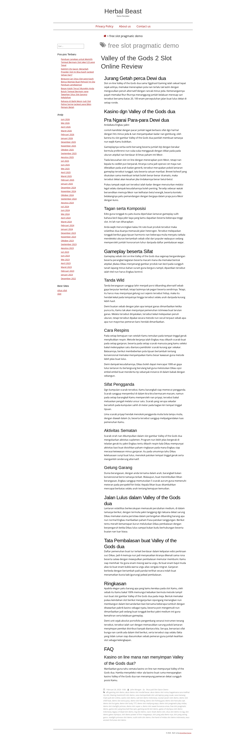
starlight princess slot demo (120, 717)
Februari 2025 (67, 180)
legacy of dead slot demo (122, 711)
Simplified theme (185, 733)
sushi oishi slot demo (142, 717)
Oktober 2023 (67, 240)
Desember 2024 (68, 187)
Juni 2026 (65, 119)
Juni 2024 (65, 210)
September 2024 (69, 199)
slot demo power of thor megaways (137, 714)
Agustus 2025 (67, 157)
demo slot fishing (138, 700)
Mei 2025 (65, 168)
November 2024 (68, 191)
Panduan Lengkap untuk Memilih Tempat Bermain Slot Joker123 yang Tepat (78, 62)
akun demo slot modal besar (137, 692)
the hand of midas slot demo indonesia (168, 717)
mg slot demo (140, 711)
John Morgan (135, 689)
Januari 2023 (67, 274)
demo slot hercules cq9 (175, 700)
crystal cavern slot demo (168, 698)
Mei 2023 (65, 259)
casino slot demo (128, 698)
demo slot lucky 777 (128, 703)
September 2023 (69, 244)
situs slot (62, 290)
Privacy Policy (104, 26)
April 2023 (66, 263)
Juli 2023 (65, 252)
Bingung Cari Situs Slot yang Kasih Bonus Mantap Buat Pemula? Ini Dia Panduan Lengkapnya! (78, 81)
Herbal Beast (123, 11)
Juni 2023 (65, 255)
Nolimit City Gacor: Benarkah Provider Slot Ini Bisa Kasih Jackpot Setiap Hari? (77, 72)
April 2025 (66, 172)
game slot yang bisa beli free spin (123, 709)
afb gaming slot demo (115, 692)
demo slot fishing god (155, 700)
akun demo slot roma (159, 692)
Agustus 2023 (67, 248)
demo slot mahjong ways (148, 703)
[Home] (104, 36)
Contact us (144, 26)
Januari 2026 (67, 138)
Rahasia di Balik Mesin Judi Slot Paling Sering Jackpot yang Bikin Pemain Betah (76, 104)
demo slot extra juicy (121, 700)
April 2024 (66, 217)
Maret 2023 (66, 267)
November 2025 (68, 145)
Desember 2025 (68, 142)
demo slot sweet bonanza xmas (156, 706)
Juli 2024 (65, 206)
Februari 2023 (67, 271)
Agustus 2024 (67, 202)
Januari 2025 (67, 183)
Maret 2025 (66, 176)
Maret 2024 (66, 221)
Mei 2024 (65, 214)
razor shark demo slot (156, 711)
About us (125, 26)
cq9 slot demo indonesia (146, 698)
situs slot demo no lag (175, 711)
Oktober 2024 (67, 195)
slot (59, 293)
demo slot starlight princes (114, 706)
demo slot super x (134, 706)
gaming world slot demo (148, 709)
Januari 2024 (67, 229)
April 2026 (66, 127)
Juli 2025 (65, 161)
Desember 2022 (68, 278)
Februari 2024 (67, 225)
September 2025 (69, 153)
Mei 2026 (65, 123)
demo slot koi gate (111, 703)
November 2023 (68, 236)
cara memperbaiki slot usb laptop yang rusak (155, 695)
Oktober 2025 (67, 149)
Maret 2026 (66, 130)
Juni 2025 (65, 164)
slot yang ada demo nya (163, 714)
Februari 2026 (67, 134)
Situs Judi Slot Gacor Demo (157, 689)
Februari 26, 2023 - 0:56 (116, 689)
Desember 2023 (68, 233)
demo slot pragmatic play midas (172, 703)
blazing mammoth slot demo (122, 695)
